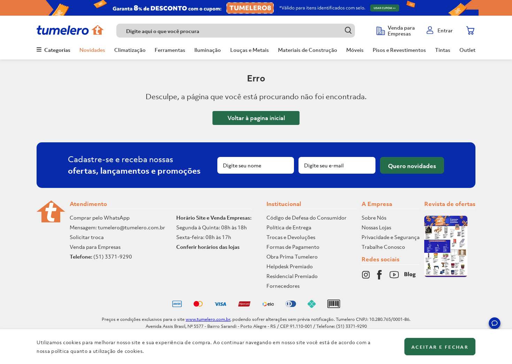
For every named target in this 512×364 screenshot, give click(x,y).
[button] (495, 324)
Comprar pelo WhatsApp (100, 217)
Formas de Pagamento (292, 246)
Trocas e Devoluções (290, 237)
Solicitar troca (87, 237)
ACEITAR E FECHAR (439, 347)
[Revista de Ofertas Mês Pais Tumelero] (445, 275)
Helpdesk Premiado (289, 266)
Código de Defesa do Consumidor (306, 217)
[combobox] (243, 31)
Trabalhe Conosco (383, 246)
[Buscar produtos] (348, 30)
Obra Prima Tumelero (292, 256)
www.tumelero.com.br (208, 319)
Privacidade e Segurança (391, 237)
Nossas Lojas (376, 227)
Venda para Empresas (95, 246)
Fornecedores (283, 285)
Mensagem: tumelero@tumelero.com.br (117, 227)
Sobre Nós (374, 217)
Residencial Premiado (292, 275)
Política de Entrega (288, 227)
